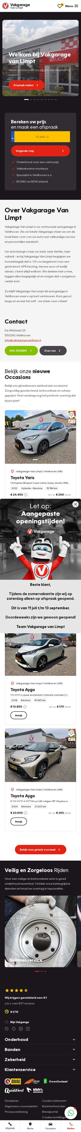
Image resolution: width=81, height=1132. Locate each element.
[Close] (75, 504)
